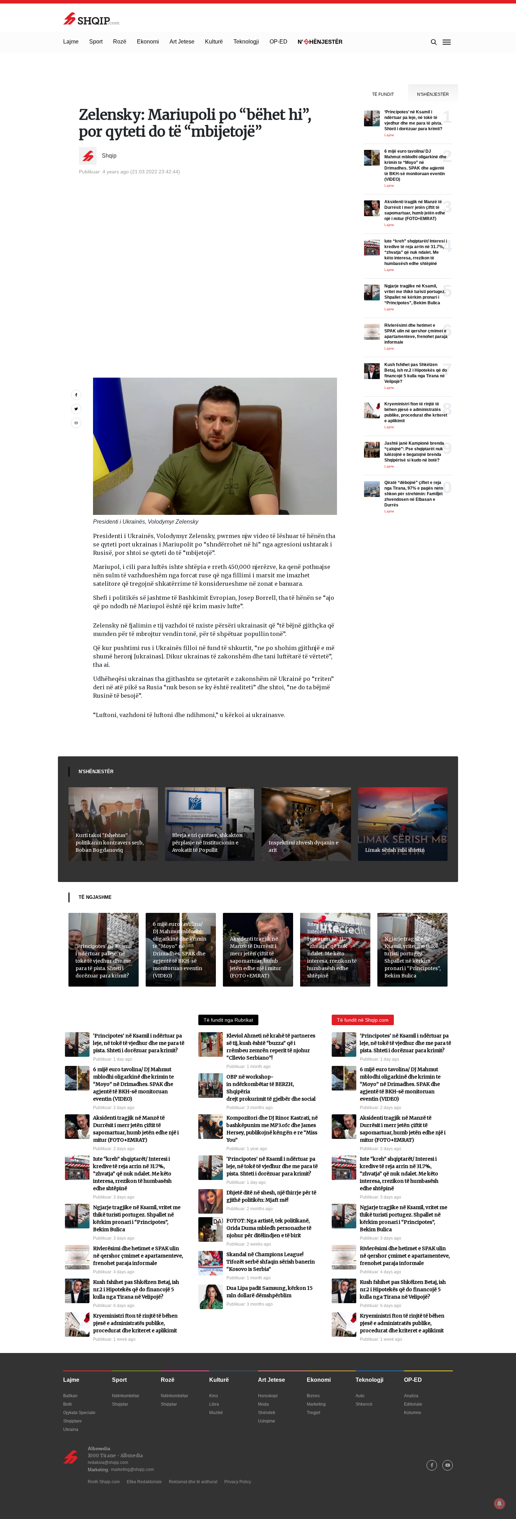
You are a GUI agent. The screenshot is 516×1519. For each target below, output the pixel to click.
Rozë (119, 42)
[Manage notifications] (499, 1503)
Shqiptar (120, 1404)
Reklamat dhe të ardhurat (193, 1481)
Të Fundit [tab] (383, 94)
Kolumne (412, 1412)
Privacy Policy (237, 1481)
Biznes (313, 1395)
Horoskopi (268, 1395)
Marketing (316, 1404)
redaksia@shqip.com (108, 1462)
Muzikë (216, 1412)
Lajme (71, 42)
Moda (263, 1404)
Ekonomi (148, 42)
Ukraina (70, 1429)
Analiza (411, 1395)
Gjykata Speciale (79, 1412)
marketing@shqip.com (132, 1469)
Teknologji (246, 42)
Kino (213, 1395)
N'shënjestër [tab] (433, 94)
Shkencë (364, 1404)
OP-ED (278, 42)
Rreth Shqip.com (104, 1481)
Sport (95, 42)
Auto (360, 1395)
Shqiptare (72, 1421)
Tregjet (313, 1412)
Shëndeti (266, 1412)
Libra (214, 1404)
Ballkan (70, 1395)
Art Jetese (182, 42)
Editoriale (413, 1404)
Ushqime (266, 1421)
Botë (67, 1404)
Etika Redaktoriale (144, 1481)
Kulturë (214, 42)
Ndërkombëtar (125, 1395)
